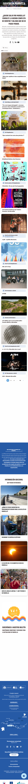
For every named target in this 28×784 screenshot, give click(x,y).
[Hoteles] (11, 2)
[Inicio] (10, 2)
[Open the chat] (24, 776)
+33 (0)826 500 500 (13, 705)
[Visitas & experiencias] (13, 2)
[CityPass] (12, 2)
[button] (19, 2)
